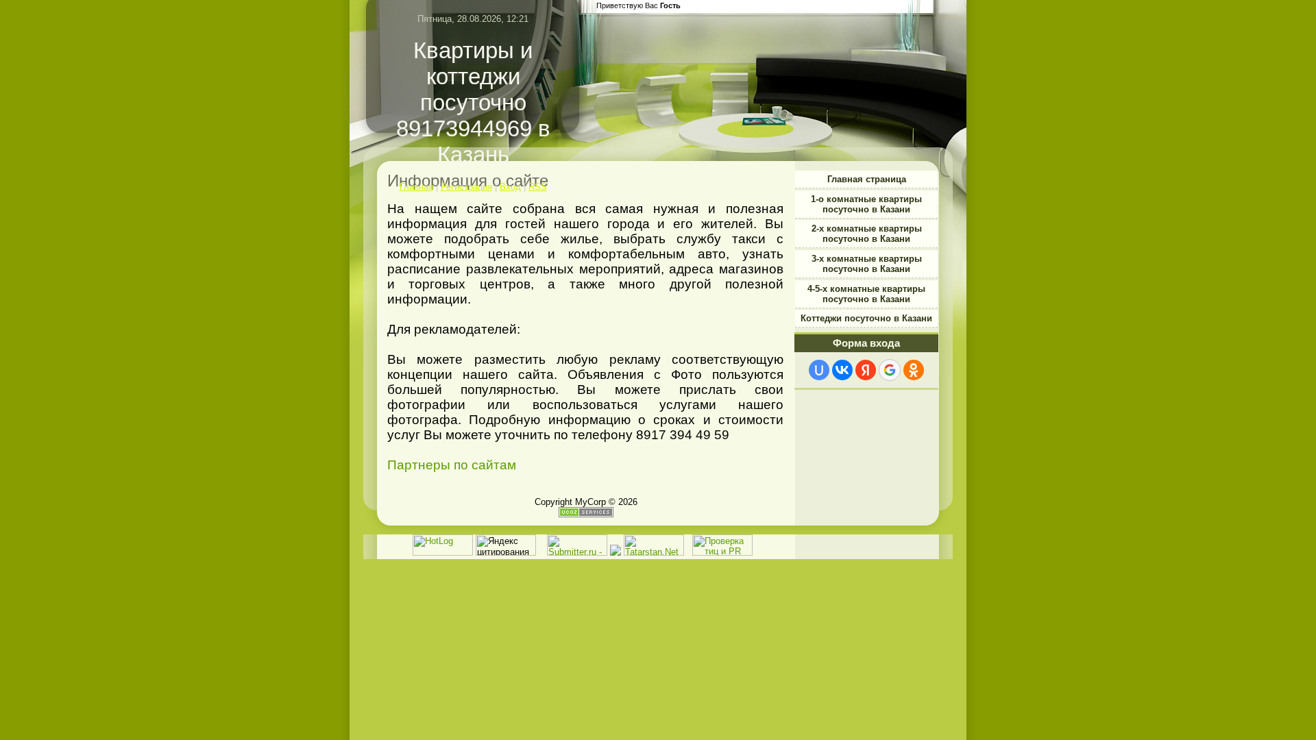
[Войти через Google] (890, 370)
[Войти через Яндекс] (865, 370)
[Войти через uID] (819, 370)
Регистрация (466, 187)
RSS (537, 187)
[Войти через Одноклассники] (913, 370)
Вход (510, 187)
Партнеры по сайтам (451, 465)
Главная (416, 187)
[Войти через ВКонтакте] (842, 370)
